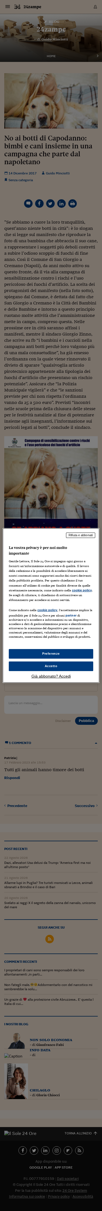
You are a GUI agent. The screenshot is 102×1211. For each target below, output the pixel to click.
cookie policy (82, 590)
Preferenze (51, 653)
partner (70, 615)
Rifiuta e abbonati (81, 535)
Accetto (51, 666)
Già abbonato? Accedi (51, 676)
